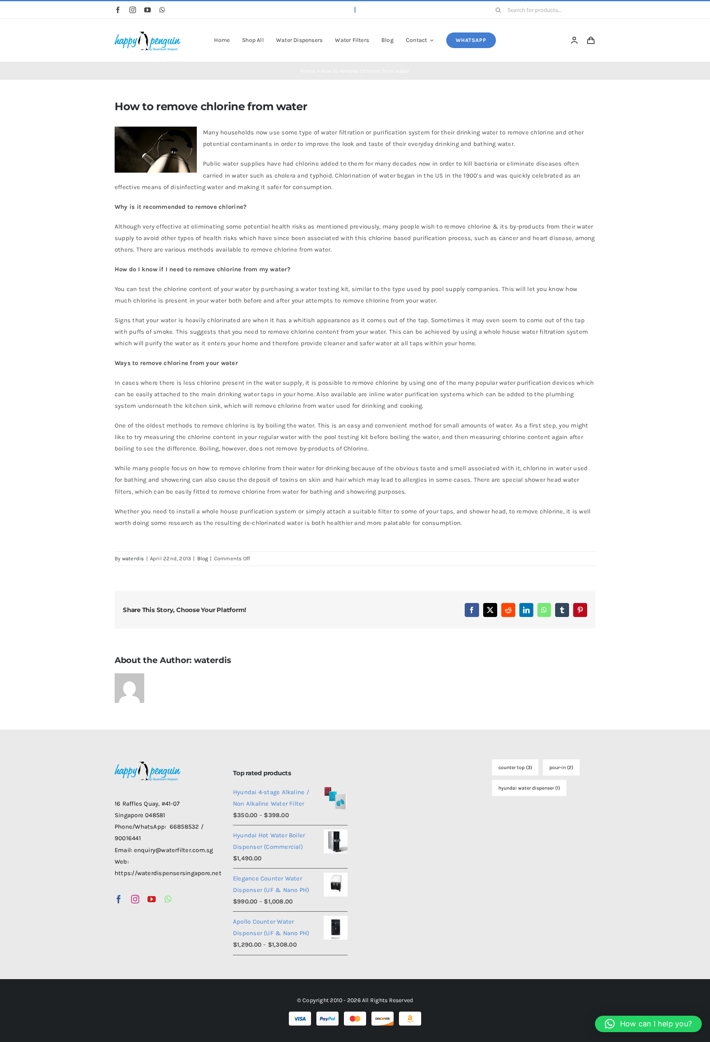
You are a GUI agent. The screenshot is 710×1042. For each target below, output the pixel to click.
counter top (515, 767)
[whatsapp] (162, 10)
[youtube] (147, 10)
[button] (648, 1024)
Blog (202, 558)
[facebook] (118, 10)
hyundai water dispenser (529, 788)
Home (307, 71)
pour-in (561, 767)
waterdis (133, 558)
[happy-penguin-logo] (147, 32)
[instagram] (132, 10)
